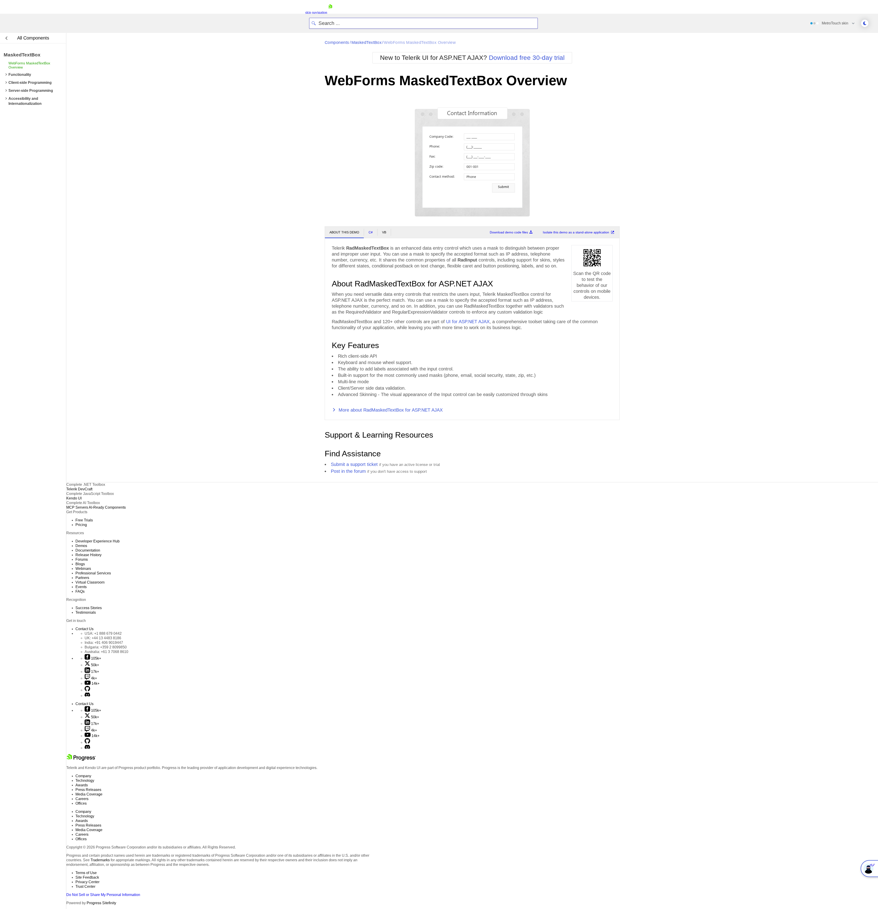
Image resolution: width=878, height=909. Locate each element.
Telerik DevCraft (79, 489)
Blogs (80, 564)
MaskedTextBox (366, 42)
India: (104, 643)
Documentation (87, 550)
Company (83, 776)
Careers (81, 799)
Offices (81, 803)
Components (337, 42)
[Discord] (87, 696)
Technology (84, 780)
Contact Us (84, 629)
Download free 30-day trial (527, 57)
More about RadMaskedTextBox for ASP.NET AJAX (390, 409)
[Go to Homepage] (330, 12)
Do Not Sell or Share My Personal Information (103, 895)
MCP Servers (77, 507)
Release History (88, 555)
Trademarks (100, 860)
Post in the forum (348, 471)
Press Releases (88, 790)
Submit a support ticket (354, 464)
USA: (103, 633)
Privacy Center (87, 882)
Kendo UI (74, 498)
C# (371, 232)
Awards (81, 785)
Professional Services (93, 573)
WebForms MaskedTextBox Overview (420, 42)
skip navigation (316, 12)
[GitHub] (87, 690)
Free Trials (84, 520)
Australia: (106, 652)
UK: (103, 638)
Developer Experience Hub (97, 541)
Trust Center (85, 886)
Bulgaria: (106, 647)
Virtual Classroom (89, 582)
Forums (81, 559)
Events (81, 587)
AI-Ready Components (107, 507)
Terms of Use (86, 873)
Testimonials (85, 612)
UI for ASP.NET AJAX (468, 321)
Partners (82, 578)
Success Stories (88, 608)
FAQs (80, 591)
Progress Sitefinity (101, 903)
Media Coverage (88, 794)
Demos (81, 546)
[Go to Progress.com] (81, 759)
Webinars (83, 569)
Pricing (81, 525)
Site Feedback (87, 877)
